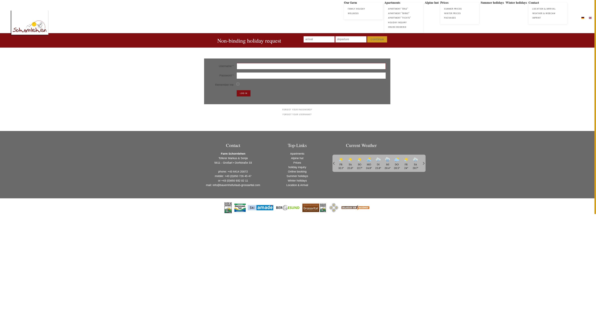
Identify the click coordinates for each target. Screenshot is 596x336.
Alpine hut (297, 158)
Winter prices (452, 13)
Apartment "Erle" (398, 8)
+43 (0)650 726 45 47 (238, 176)
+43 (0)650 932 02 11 (234, 180)
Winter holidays (297, 180)
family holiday (356, 8)
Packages (450, 17)
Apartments (297, 153)
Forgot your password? (297, 109)
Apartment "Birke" (398, 13)
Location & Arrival (543, 8)
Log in (243, 93)
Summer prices (453, 8)
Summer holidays (297, 176)
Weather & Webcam (543, 13)
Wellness (353, 13)
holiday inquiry (397, 22)
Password (226, 75)
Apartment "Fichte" (399, 17)
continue (377, 39)
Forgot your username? (297, 114)
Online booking (397, 27)
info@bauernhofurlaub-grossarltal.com (236, 185)
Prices (297, 162)
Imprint (536, 17)
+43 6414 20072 (238, 171)
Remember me (224, 84)
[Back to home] (29, 24)
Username (226, 66)
